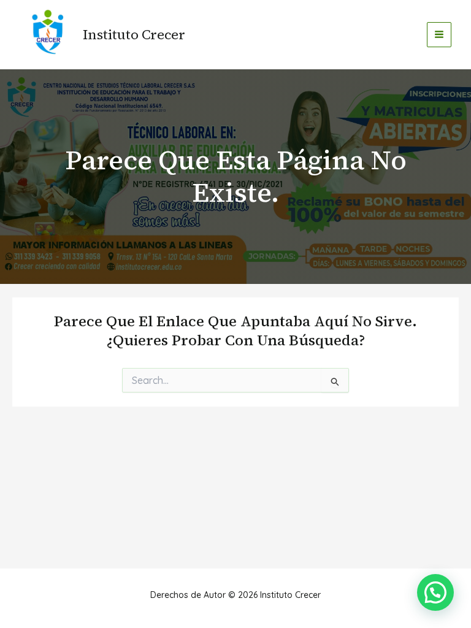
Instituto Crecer (134, 34)
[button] (435, 592)
